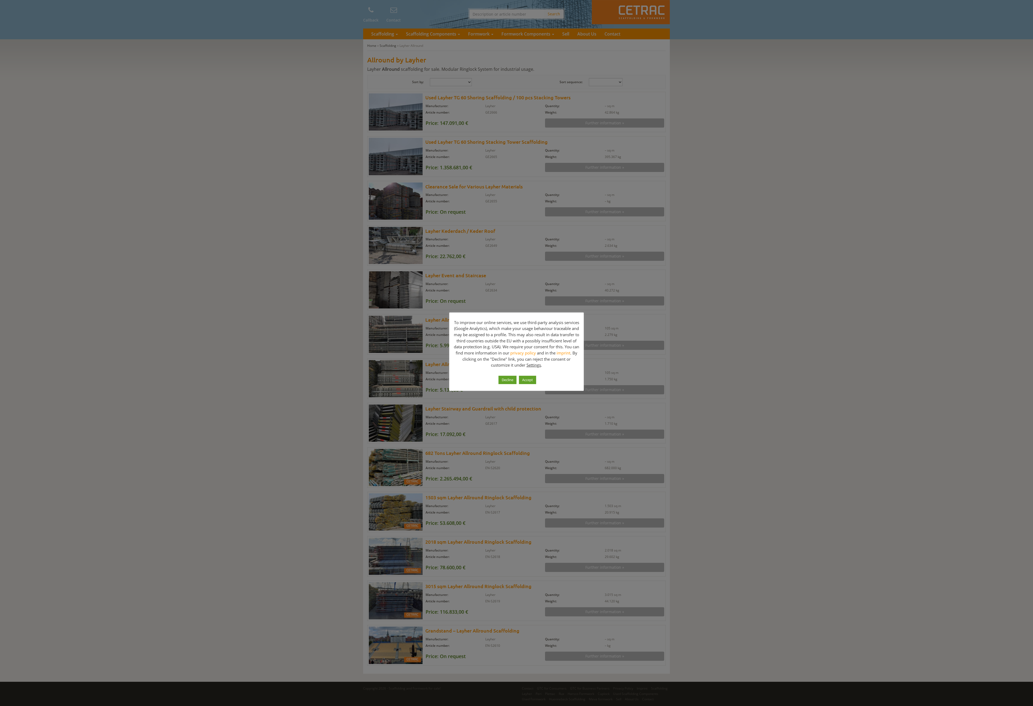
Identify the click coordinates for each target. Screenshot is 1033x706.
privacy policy (523, 353)
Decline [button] (507, 379)
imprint (563, 353)
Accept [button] (527, 379)
